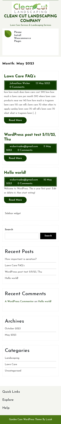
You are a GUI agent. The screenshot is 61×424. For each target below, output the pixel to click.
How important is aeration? (21, 259)
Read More (18, 121)
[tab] (8, 33)
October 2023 (13, 328)
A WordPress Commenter (19, 301)
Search (9, 229)
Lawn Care (11, 364)
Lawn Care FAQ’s (15, 265)
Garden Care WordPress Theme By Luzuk (30, 419)
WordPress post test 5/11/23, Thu (23, 272)
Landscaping (12, 358)
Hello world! (11, 278)
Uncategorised (13, 371)
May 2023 (10, 335)
